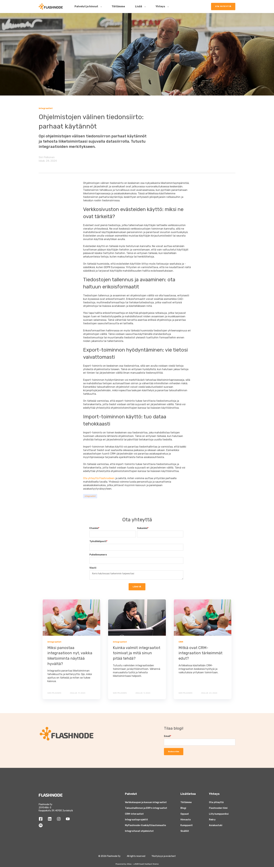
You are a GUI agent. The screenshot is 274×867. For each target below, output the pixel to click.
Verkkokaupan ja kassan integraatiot (146, 802)
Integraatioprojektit (136, 819)
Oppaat (184, 814)
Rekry (212, 819)
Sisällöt (184, 831)
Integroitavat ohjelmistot (139, 831)
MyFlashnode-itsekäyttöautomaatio (145, 825)
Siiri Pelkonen (47, 157)
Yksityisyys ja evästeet (164, 856)
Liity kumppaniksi (219, 814)
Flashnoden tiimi (218, 808)
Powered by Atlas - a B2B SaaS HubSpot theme (137, 864)
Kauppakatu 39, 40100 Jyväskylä (56, 810)
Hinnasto (185, 819)
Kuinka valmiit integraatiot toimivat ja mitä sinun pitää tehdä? (136, 653)
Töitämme (186, 802)
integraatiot (90, 496)
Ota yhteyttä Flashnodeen (99, 478)
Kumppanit (186, 825)
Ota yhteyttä (216, 802)
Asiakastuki (215, 825)
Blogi (183, 808)
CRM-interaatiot (134, 814)
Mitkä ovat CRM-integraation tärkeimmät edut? (200, 653)
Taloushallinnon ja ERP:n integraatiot (146, 808)
